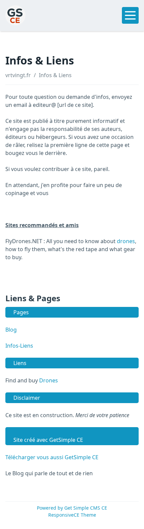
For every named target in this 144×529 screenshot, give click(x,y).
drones (126, 241)
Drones (48, 380)
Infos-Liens (19, 345)
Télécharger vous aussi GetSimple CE (51, 457)
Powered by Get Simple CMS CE (72, 508)
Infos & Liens (55, 75)
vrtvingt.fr (18, 75)
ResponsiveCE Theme (72, 515)
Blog (11, 329)
